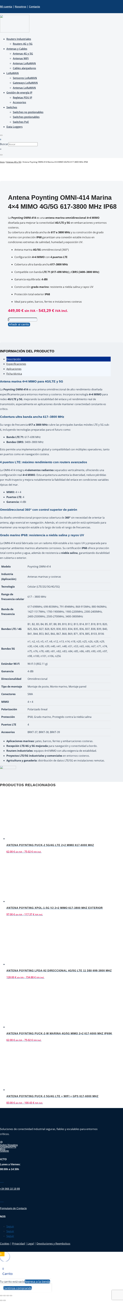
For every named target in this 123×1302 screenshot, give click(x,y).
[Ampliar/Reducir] (1, 1295)
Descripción (13, 359)
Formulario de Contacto (13, 1208)
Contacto (34, 6)
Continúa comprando (17, 1288)
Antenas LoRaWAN (24, 63)
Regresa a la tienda (37, 1281)
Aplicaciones (13, 369)
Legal (30, 1243)
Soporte (4, 1151)
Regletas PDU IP (22, 97)
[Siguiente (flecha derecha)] (4, 1300)
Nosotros (20, 6)
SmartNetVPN (8, 1147)
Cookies (4, 1243)
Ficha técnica (14, 373)
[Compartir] (7, 1295)
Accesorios (19, 102)
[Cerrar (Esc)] (11, 1295)
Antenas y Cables (16, 49)
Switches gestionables (26, 117)
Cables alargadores (24, 68)
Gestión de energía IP (19, 92)
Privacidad (18, 1243)
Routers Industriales (18, 39)
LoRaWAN (12, 73)
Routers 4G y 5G (23, 44)
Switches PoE (21, 122)
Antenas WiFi (21, 58)
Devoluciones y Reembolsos (53, 1243)
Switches (11, 107)
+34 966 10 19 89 (10, 1188)
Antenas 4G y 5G (23, 53)
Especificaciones (16, 364)
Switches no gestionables (28, 112)
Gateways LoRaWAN (25, 83)
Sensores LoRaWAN (25, 78)
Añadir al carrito (19, 324)
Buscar (4, 144)
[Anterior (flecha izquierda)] (1, 1300)
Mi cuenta (6, 6)
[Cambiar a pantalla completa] (4, 1295)
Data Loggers (14, 127)
